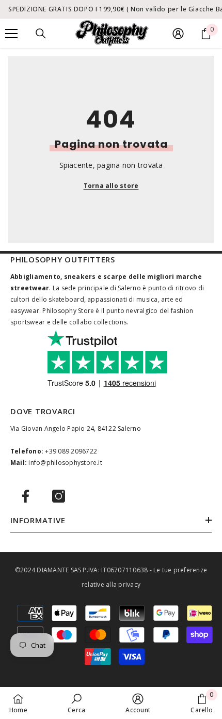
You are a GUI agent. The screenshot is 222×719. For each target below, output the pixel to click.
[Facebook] (25, 496)
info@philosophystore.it (65, 462)
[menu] (11, 33)
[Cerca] (41, 33)
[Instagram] (58, 496)
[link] (76, 703)
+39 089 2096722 (71, 451)
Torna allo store (111, 185)
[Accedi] (178, 33)
